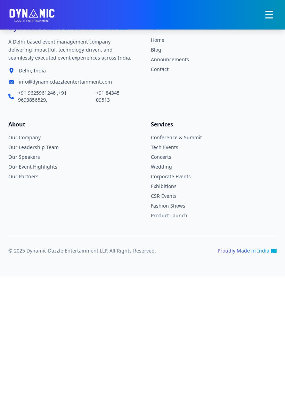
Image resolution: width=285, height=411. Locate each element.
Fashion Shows (168, 205)
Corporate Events (171, 176)
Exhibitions (164, 186)
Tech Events (164, 147)
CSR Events (164, 196)
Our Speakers (24, 157)
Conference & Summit (176, 137)
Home (157, 40)
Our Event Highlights (32, 166)
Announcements (170, 59)
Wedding (161, 166)
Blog (156, 49)
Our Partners (23, 176)
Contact (160, 69)
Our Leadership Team (33, 147)
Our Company (24, 137)
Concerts (161, 157)
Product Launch (169, 215)
